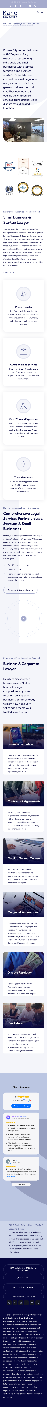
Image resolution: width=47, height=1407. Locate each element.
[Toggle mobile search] (38, 12)
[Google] (9, 1302)
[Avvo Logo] (9, 162)
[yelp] (26, 1302)
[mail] (32, 1302)
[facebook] (15, 1302)
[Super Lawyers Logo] (23, 159)
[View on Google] (8, 1161)
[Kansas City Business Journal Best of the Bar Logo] (9, 186)
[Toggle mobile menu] (42, 12)
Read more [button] (10, 1176)
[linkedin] (20, 1302)
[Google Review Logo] (37, 162)
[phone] (37, 1302)
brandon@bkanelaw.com (29, 2)
